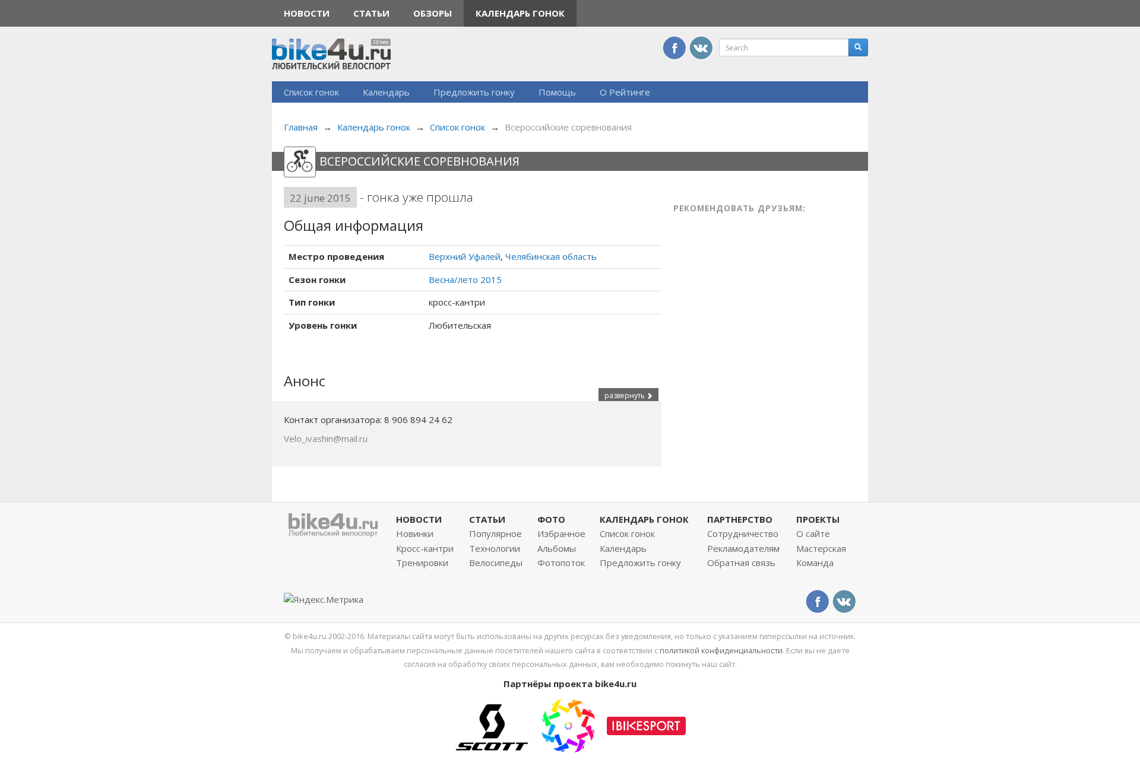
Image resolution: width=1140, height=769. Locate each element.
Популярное (495, 533)
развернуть (625, 395)
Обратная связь (741, 562)
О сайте (813, 533)
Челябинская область (551, 256)
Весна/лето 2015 (465, 279)
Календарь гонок (520, 13)
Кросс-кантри (425, 548)
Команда (815, 562)
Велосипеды (495, 562)
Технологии (494, 548)
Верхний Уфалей (465, 256)
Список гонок (311, 92)
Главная (301, 127)
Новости (307, 13)
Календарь (386, 92)
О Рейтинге (625, 92)
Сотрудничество (742, 533)
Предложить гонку (474, 92)
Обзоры (432, 13)
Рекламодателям (743, 548)
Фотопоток (561, 562)
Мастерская (821, 548)
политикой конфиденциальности (721, 650)
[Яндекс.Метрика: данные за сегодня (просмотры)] (323, 599)
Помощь (557, 92)
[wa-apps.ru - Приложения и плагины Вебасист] (568, 724)
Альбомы (556, 548)
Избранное (561, 533)
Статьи (371, 13)
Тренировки (422, 562)
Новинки (414, 533)
